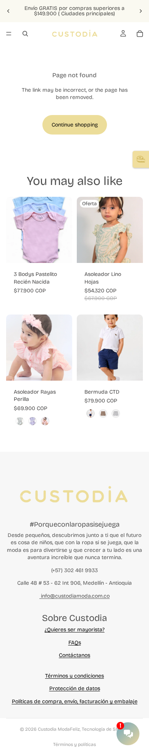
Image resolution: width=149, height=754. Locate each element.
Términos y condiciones (74, 676)
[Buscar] (25, 33)
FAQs (74, 642)
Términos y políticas (74, 744)
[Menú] (9, 33)
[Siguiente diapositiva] (140, 11)
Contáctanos (74, 655)
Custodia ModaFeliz (59, 729)
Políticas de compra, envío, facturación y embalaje (75, 701)
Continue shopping (75, 125)
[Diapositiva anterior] (8, 11)
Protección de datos (74, 688)
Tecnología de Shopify (105, 729)
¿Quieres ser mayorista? (75, 629)
